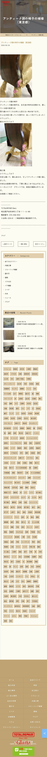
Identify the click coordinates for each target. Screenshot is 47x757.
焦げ (40, 497)
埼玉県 (11, 408)
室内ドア (25, 591)
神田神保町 (26, 606)
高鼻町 (29, 581)
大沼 (20, 596)
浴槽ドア (21, 458)
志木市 (13, 418)
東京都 (37, 413)
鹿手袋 (11, 601)
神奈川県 (6, 487)
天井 (25, 384)
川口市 (6, 379)
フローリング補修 (11, 269)
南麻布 (19, 448)
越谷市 (6, 374)
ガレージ (29, 527)
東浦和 (6, 547)
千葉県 (34, 482)
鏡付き (6, 507)
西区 (37, 591)
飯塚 (5, 586)
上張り (13, 512)
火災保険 (26, 557)
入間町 (14, 552)
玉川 (23, 581)
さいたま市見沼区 (21, 468)
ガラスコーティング (10, 458)
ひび (17, 581)
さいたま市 (7, 394)
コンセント (19, 576)
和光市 (23, 413)
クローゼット (8, 423)
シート (14, 557)
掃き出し (6, 557)
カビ (23, 408)
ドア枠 (6, 438)
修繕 (31, 463)
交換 (5, 408)
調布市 (6, 453)
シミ (17, 413)
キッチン (14, 389)
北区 (5, 403)
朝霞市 (35, 581)
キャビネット (33, 423)
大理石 (34, 399)
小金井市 (37, 443)
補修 (37, 394)
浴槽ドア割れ (20, 379)
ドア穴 (15, 428)
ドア (28, 408)
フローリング (8, 399)
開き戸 (18, 571)
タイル (18, 547)
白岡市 (31, 448)
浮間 (12, 571)
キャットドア (8, 482)
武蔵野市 (6, 389)
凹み (12, 379)
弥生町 (6, 571)
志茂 (21, 566)
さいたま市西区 (35, 473)
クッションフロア (32, 438)
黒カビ (23, 522)
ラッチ (11, 413)
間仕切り (20, 473)
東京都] (17, 537)
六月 (28, 537)
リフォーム (7, 369)
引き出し (26, 596)
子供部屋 (6, 473)
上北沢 (11, 576)
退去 (24, 512)
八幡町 (18, 591)
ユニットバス (33, 502)
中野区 (29, 379)
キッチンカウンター (10, 478)
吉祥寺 (38, 566)
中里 (31, 552)
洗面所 (11, 532)
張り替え (26, 507)
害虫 (32, 517)
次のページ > (39, 244)
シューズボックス (16, 443)
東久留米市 (7, 428)
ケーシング (14, 438)
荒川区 (21, 433)
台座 (33, 606)
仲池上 (33, 576)
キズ (16, 403)
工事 (26, 473)
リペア (7, 290)
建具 (9, 433)
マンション (34, 616)
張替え (6, 443)
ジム (26, 576)
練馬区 (21, 394)
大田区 (6, 463)
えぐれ (34, 497)
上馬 (12, 581)
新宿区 (15, 369)
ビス (25, 492)
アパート (6, 616)
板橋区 (22, 389)
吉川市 (19, 384)
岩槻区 (11, 591)
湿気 (27, 566)
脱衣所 (22, 438)
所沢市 (19, 507)
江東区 (19, 418)
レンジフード (8, 517)
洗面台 (6, 542)
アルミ (17, 517)
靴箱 (25, 443)
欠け (14, 394)
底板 (12, 542)
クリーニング (8, 537)
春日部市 (13, 596)
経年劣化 (17, 606)
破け (33, 507)
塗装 (29, 478)
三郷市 (35, 468)
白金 (5, 468)
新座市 (38, 448)
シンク (13, 463)
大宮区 (18, 561)
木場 (23, 601)
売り (28, 601)
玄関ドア (17, 423)
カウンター (22, 478)
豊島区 (35, 369)
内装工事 (8, 265)
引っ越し (6, 552)
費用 (20, 616)
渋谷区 (38, 408)
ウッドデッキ (25, 542)
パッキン (36, 433)
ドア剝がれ (14, 453)
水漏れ (25, 463)
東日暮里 (29, 561)
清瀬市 (22, 428)
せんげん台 (19, 532)
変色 (17, 522)
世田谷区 (34, 374)
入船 (5, 576)
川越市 (6, 418)
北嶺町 (34, 557)
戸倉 (37, 586)
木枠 (40, 552)
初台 (40, 557)
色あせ (33, 487)
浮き (21, 453)
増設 (13, 473)
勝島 (5, 532)
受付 (24, 586)
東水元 (6, 561)
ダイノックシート (9, 384)
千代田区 (34, 601)
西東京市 (26, 374)
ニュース (8, 298)
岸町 (17, 601)
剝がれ (26, 418)
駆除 (37, 517)
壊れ (38, 507)
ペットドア (36, 478)
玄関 (20, 502)
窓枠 (5, 566)
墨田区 (14, 502)
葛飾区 (29, 428)
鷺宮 (38, 547)
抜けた (37, 463)
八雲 (23, 537)
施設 (20, 552)
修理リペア (7, 492)
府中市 (22, 369)
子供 (17, 527)
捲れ (37, 458)
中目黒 (35, 537)
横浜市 (11, 586)
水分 (32, 566)
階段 (26, 453)
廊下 (25, 552)
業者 (21, 487)
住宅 (5, 591)
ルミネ (18, 586)
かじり (23, 497)
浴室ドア (28, 433)
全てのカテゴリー (11, 261)
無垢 (26, 487)
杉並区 (30, 512)
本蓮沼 (33, 453)
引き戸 (6, 497)
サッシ (15, 566)
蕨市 (38, 453)
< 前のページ (7, 244)
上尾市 (37, 571)
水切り (37, 527)
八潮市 (29, 369)
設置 (32, 591)
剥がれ (18, 611)
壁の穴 (7, 273)
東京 (11, 621)
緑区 (38, 542)
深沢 (23, 527)
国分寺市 (30, 586)
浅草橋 (25, 571)
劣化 (20, 557)
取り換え (6, 502)
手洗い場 (32, 547)
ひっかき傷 (35, 522)
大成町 (6, 596)
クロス (11, 611)
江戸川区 (14, 487)
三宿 (12, 547)
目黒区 (6, 448)
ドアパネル (30, 458)
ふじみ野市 (26, 482)
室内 (22, 517)
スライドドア (15, 497)
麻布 (12, 522)
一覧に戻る (23, 244)
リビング (32, 611)
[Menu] (43, 3)
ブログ (3, 235)
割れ (40, 399)
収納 (18, 463)
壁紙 (6, 277)
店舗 (20, 374)
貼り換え (38, 492)
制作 (38, 606)
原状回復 (37, 512)
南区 (25, 448)
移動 (12, 527)
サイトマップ (35, 727)
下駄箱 (33, 532)
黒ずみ (13, 507)
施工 (18, 512)
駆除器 (6, 522)
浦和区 (15, 492)
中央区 (30, 413)
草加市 (25, 423)
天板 (17, 542)
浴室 (25, 502)
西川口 (6, 581)
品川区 (27, 399)
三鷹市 (22, 403)
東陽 (36, 561)
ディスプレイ (8, 606)
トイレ (31, 492)
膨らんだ (34, 596)
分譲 (31, 571)
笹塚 (26, 532)
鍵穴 (5, 413)
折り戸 (6, 512)
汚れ (38, 532)
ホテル (14, 616)
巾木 (6, 293)
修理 (37, 384)
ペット (29, 389)
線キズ (11, 468)
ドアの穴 (8, 281)
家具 (15, 433)
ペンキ (25, 547)
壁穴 (17, 408)
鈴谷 (5, 601)
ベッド (6, 527)
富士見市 (33, 418)
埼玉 (5, 611)
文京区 (31, 384)
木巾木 (29, 403)
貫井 (33, 542)
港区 (30, 443)
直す (12, 561)
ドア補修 (8, 285)
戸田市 (39, 428)
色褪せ (25, 611)
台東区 (21, 399)
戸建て (26, 616)
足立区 (35, 403)
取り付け (17, 482)
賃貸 (5, 621)
